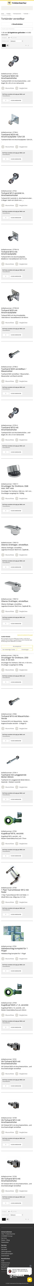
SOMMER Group (6, 1236)
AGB (2, 1261)
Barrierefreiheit (6, 1269)
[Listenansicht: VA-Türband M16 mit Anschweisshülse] (17, 1180)
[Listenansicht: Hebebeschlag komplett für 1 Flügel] (17, 948)
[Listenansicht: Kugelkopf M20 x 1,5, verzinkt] (17, 1005)
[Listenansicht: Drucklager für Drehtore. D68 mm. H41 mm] (17, 487)
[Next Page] (30, 45)
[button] (7, 89)
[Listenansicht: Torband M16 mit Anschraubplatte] (17, 253)
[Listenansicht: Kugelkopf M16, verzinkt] (17, 833)
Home (2, 13)
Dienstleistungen (7, 1254)
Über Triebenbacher (8, 1234)
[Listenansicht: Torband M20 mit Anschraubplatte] (17, 311)
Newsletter (5, 1242)
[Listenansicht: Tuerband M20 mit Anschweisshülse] (17, 77)
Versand (4, 1249)
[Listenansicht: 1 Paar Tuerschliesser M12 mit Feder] (17, 891)
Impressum (5, 1265)
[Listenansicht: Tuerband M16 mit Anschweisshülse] (17, 429)
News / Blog (5, 1240)
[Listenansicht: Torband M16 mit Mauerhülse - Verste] (17, 717)
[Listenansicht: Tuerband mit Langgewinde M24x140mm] (17, 776)
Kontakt (4, 1247)
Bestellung (5, 1267)
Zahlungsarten (6, 1251)
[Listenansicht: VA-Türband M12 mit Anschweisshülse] (17, 1121)
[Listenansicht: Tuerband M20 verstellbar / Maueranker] (17, 370)
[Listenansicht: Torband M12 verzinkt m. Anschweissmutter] (17, 194)
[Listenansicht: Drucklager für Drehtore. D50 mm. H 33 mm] (17, 659)
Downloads (5, 1256)
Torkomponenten (17, 13)
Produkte (9, 13)
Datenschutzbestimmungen (25, 635)
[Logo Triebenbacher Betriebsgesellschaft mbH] (17, 3)
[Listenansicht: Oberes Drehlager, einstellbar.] (17, 545)
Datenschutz (5, 1263)
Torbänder (26, 13)
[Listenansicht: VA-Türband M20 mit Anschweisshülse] (17, 1063)
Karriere (4, 1238)
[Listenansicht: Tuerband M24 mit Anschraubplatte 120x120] (17, 136)
